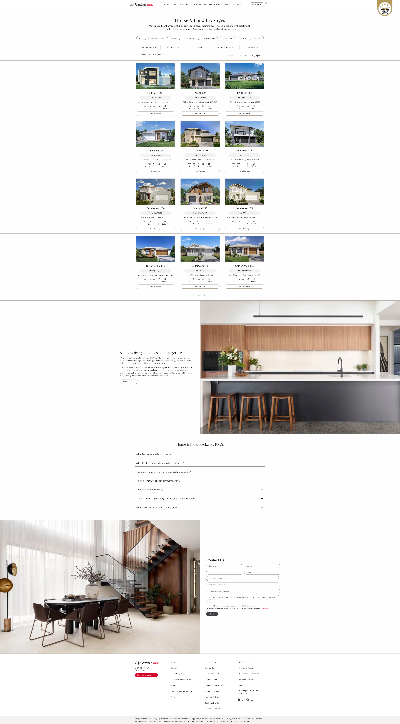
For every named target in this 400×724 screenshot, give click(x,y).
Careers (174, 668)
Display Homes (185, 4)
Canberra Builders (212, 703)
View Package (155, 114)
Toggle (256, 55)
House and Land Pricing (249, 674)
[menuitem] (170, 4)
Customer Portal (246, 668)
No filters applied (236, 56)
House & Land (200, 4)
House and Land (212, 674)
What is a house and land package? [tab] (154, 454)
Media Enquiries (177, 674)
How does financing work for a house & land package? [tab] (163, 472)
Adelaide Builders (212, 697)
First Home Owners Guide (181, 691)
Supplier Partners (246, 680)
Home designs (127, 382)
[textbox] (243, 579)
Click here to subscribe (145, 675)
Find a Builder (215, 4)
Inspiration (237, 4)
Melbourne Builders (213, 685)
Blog (173, 685)
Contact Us (175, 697)
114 (205, 296)
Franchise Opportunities (181, 680)
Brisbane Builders (212, 709)
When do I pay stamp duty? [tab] (150, 489)
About (173, 662)
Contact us (256, 5)
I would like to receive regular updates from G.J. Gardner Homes (232, 606)
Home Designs (170, 4)
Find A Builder (211, 680)
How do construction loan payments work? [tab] (158, 481)
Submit (211, 614)
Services (227, 4)
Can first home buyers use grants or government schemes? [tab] (166, 498)
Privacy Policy (265, 608)
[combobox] (243, 578)
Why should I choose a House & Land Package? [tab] (160, 463)
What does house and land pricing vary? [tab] (156, 507)
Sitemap (242, 685)
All (140, 38)
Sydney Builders (212, 691)
